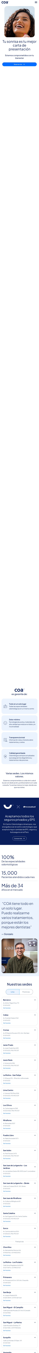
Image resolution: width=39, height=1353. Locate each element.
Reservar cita (18, 64)
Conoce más (18, 838)
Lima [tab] (12, 992)
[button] (19, 1003)
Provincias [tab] (26, 992)
